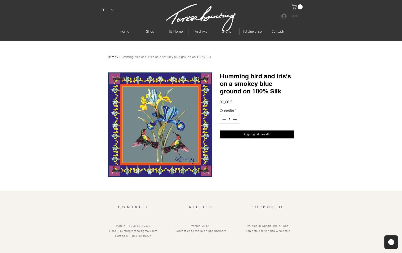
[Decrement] (223, 119)
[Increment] (235, 119)
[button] (252, 31)
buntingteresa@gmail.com (138, 231)
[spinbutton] (229, 119)
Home (112, 57)
